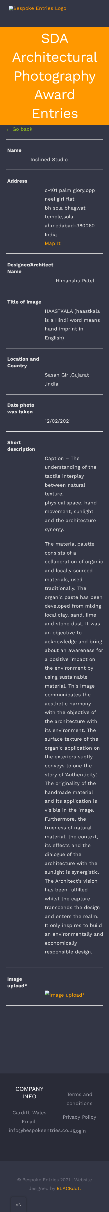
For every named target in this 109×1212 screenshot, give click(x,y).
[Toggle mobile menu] (98, 18)
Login (79, 1131)
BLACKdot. (69, 1188)
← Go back (19, 129)
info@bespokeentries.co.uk (42, 1130)
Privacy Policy (79, 1117)
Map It (52, 243)
